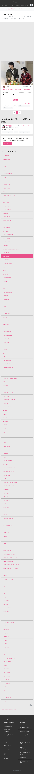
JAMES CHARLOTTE (8, 234)
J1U (4, 191)
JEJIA (4, 306)
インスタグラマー (6, 5)
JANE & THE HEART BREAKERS (11, 249)
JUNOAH (5, 654)
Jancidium (5, 245)
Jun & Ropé (5, 629)
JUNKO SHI (5, 647)
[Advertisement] (17, 40)
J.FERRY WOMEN (7, 173)
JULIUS (4, 618)
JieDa (4, 381)
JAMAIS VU (6, 231)
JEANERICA (6, 299)
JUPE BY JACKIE (7, 661)
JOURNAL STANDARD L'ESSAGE (11, 557)
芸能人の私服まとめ (9, 745)
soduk (24, 132)
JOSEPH (5, 514)
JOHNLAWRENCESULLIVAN (10, 482)
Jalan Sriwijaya (6, 227)
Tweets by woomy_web (8, 710)
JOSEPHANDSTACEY (8, 529)
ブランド (27, 5)
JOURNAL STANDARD (8, 550)
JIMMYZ (5, 425)
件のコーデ (26, 125)
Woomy (16, 2)
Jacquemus (5, 213)
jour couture (6, 547)
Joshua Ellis (6, 532)
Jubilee (4, 582)
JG (3, 374)
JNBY (4, 442)
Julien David (6, 611)
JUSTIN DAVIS (6, 683)
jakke (4, 224)
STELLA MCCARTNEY (7, 132)
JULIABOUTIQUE (7, 608)
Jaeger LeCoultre (7, 220)
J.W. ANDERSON (7, 188)
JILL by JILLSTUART (8, 392)
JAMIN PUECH (6, 242)
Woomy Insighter (24, 719)
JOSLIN (5, 536)
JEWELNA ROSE (7, 360)
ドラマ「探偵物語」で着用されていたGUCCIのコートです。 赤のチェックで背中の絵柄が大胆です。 (17, 89)
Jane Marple (6, 256)
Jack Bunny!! (6, 198)
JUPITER (5, 665)
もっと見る (27, 103)
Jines (4, 432)
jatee (4, 288)
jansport (5, 267)
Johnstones (6, 489)
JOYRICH (5, 575)
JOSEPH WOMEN (7, 525)
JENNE (4, 328)
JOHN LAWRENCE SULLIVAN (10, 468)
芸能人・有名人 (20, 5)
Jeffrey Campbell (7, 303)
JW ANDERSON (7, 697)
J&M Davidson (6, 159)
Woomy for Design (24, 727)
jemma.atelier (6, 324)
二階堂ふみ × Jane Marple (24, 106)
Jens (4, 346)
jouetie (4, 543)
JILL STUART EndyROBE (9, 399)
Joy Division (6, 572)
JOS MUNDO (6, 507)
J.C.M (4, 166)
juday (4, 586)
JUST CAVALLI (6, 676)
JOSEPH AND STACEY (8, 518)
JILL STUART (6, 396)
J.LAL (4, 181)
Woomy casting (8, 726)
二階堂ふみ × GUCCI (8, 107)
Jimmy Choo (6, 414)
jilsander (5, 410)
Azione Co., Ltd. (24, 735)
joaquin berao (6, 446)
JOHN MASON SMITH (8, 471)
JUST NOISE (6, 679)
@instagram (23, 757)
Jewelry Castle (6, 364)
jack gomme (6, 202)
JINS (4, 439)
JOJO (4, 503)
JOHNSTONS (6, 493)
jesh (4, 353)
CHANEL (16, 132)
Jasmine (5, 281)
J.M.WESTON (6, 184)
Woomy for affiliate (9, 722)
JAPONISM (5, 274)
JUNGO (5, 643)
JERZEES (5, 349)
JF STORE (5, 371)
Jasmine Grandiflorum (8, 285)
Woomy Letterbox (24, 731)
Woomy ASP (7, 719)
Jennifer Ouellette (7, 335)
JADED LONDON (7, 216)
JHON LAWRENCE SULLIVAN (10, 378)
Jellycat (5, 317)
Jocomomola (6, 453)
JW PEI (4, 701)
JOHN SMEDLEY (7, 475)
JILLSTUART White (7, 407)
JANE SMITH (6, 260)
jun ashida (5, 633)
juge (4, 593)
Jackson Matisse (7, 206)
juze (4, 690)
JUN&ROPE (5, 640)
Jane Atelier (6, 252)
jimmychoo (5, 421)
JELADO (5, 310)
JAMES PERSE (6, 238)
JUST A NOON (6, 672)
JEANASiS (5, 295)
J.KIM (4, 177)
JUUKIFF (5, 687)
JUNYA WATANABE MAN (9, 658)
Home (5, 742)
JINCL (4, 428)
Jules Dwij (5, 604)
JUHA (4, 597)
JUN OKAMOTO (7, 636)
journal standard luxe (8, 561)
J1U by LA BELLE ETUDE (9, 195)
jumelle (4, 626)
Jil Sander (5, 389)
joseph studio (6, 521)
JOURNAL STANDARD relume (10, 568)
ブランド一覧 (7, 749)
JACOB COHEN (7, 209)
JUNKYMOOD (6, 651)
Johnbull (5, 478)
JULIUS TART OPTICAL (8, 622)
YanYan (28, 132)
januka (4, 270)
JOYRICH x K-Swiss (8, 579)
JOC (4, 450)
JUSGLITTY (6, 669)
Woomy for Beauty (8, 735)
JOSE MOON (6, 511)
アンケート (7, 143)
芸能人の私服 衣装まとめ (12, 9)
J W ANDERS (6, 155)
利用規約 (6, 758)
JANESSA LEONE (7, 263)
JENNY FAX (6, 342)
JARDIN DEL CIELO (7, 277)
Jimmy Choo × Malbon (8, 417)
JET (4, 356)
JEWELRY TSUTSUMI (8, 367)
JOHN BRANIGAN (7, 460)
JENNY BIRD (6, 338)
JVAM (4, 694)
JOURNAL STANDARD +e (9, 554)
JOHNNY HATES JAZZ (8, 486)
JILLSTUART (6, 403)
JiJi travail (5, 385)
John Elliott (6, 464)
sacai (20, 132)
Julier (4, 615)
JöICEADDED (6, 496)
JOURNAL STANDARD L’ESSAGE (11, 564)
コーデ (13, 5)
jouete (4, 539)
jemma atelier (6, 321)
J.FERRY (5, 170)
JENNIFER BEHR (7, 331)
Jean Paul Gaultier (7, 292)
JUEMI (4, 590)
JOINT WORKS (6, 500)
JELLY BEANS (6, 313)
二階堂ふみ (8, 87)
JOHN (4, 457)
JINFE (4, 435)
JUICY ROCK (6, 600)
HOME (2, 9)
